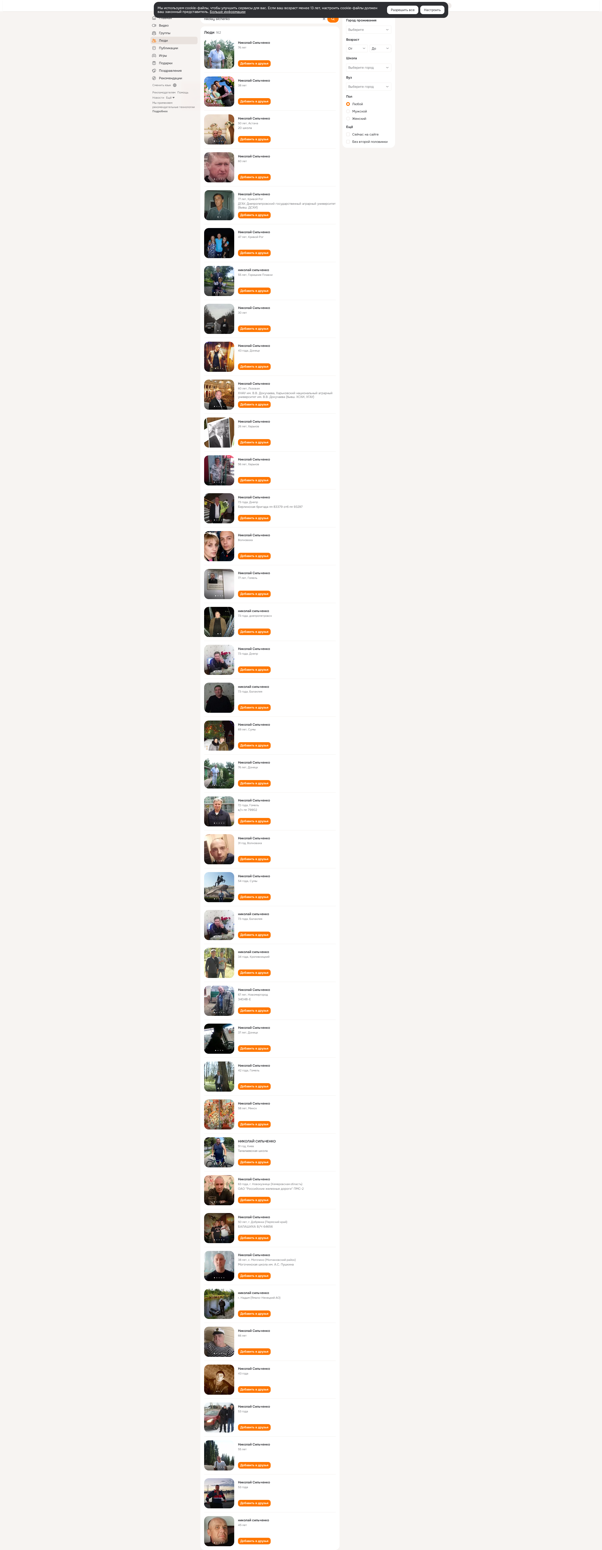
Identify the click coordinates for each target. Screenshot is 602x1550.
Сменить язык (161, 85)
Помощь (182, 92)
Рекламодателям (163, 92)
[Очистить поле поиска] (324, 19)
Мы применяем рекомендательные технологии (173, 107)
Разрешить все (403, 10)
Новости (158, 98)
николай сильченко (253, 270)
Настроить (432, 10)
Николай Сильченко (254, 42)
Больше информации (228, 11)
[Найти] (333, 19)
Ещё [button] (169, 98)
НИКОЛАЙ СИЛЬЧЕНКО (257, 1141)
